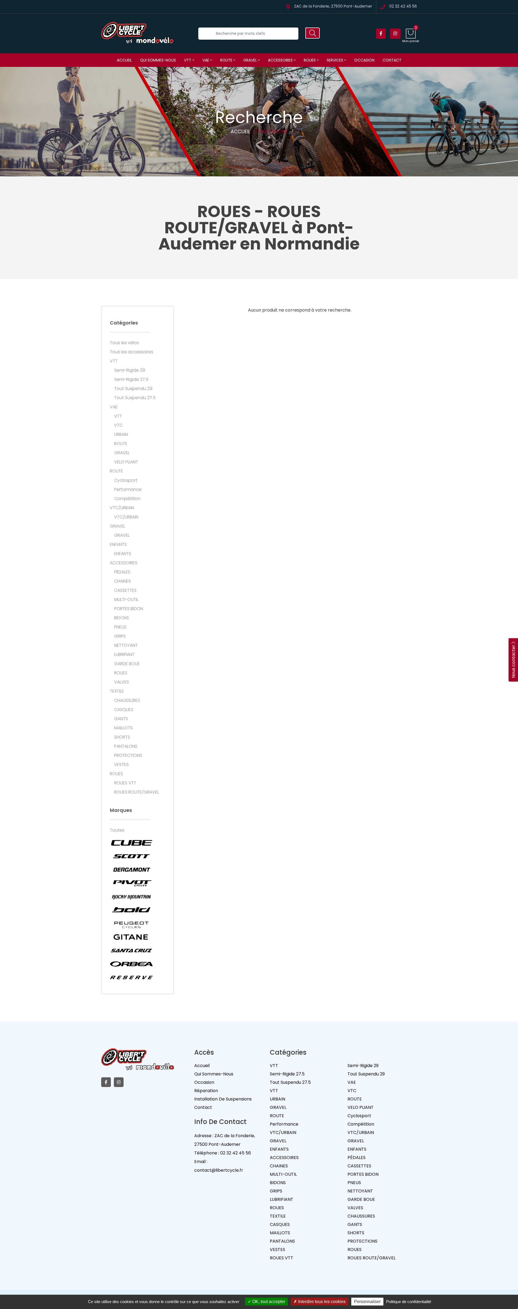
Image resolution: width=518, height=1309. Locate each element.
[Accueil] (137, 33)
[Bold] (131, 910)
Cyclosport (125, 480)
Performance (128, 489)
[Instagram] (395, 34)
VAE (206, 60)
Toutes (117, 830)
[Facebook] (381, 34)
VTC (118, 425)
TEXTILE (117, 691)
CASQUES (123, 710)
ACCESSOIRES (281, 60)
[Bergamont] (131, 869)
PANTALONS (125, 746)
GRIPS (120, 636)
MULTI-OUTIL (126, 599)
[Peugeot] (131, 923)
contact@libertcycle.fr (218, 1170)
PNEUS (120, 627)
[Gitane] (131, 937)
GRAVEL (250, 60)
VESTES (121, 765)
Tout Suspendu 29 (133, 389)
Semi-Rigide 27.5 (131, 379)
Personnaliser (367, 1301)
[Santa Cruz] (131, 950)
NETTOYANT (126, 645)
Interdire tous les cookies (321, 1301)
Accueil (124, 60)
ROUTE (226, 60)
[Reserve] (131, 977)
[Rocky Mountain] (131, 896)
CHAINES (122, 581)
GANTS (121, 719)
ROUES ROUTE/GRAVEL (136, 792)
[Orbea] (131, 964)
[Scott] (131, 856)
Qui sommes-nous (158, 60)
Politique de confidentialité (408, 1301)
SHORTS (122, 737)
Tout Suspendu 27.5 (135, 398)
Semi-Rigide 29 (129, 370)
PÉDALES (122, 572)
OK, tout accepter (268, 1301)
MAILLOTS (123, 728)
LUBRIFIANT (124, 654)
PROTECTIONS (128, 755)
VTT (188, 60)
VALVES (121, 682)
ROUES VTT (125, 783)
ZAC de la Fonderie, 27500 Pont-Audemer (333, 6)
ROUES (310, 60)
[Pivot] (131, 883)
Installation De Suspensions (223, 1099)
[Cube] (131, 842)
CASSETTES (125, 590)
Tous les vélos (124, 343)
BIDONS (121, 618)
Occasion (364, 60)
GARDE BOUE (127, 664)
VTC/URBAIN (122, 508)
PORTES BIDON (128, 609)
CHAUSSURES (127, 700)
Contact (392, 60)
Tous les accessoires (131, 352)
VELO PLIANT (126, 462)
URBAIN (121, 434)
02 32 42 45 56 (403, 6)
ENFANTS (118, 544)
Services (335, 60)
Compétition (127, 499)
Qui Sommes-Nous (213, 1074)
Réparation (206, 1091)
